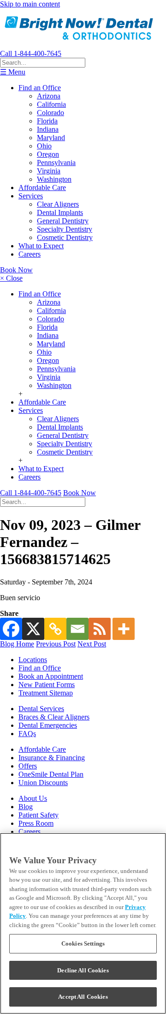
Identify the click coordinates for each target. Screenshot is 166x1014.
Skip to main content (30, 4)
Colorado (50, 113)
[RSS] (100, 629)
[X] (33, 629)
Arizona (48, 96)
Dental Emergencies (47, 725)
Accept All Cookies (82, 996)
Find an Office (39, 88)
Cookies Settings (83, 943)
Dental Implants (60, 212)
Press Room (35, 823)
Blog (25, 807)
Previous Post (56, 644)
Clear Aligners (58, 204)
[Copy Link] (55, 629)
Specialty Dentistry (64, 229)
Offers (27, 766)
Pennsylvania (56, 162)
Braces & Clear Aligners (53, 717)
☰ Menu (12, 72)
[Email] (77, 629)
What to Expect (41, 246)
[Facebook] (11, 629)
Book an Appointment (50, 676)
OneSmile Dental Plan (50, 774)
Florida (47, 121)
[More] (123, 629)
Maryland (51, 137)
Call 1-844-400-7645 (30, 53)
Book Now (16, 270)
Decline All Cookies (82, 970)
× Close (11, 278)
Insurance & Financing (51, 758)
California (51, 104)
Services (30, 196)
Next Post (91, 644)
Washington (54, 179)
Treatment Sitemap (45, 693)
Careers (29, 254)
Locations (32, 660)
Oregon (48, 154)
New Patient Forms (46, 684)
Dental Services (41, 709)
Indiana (48, 129)
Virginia (48, 171)
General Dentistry (63, 221)
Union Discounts (43, 783)
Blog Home (17, 644)
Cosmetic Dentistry (65, 237)
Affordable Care (42, 187)
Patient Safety (38, 815)
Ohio (44, 146)
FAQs (27, 733)
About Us (32, 798)
